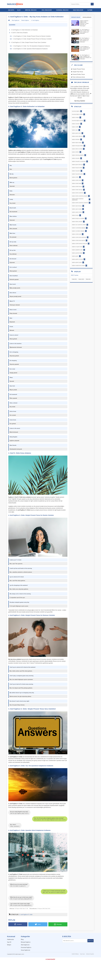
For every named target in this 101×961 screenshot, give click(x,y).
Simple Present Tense (79, 69)
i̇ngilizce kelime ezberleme (78, 192)
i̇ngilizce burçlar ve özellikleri (79, 218)
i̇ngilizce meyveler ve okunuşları (79, 161)
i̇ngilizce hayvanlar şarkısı (78, 174)
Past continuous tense (79, 77)
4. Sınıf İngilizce (35, 20)
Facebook (19, 924)
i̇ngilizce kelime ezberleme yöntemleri (81, 202)
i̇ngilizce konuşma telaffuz (78, 145)
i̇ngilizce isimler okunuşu (78, 189)
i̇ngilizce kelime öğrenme (78, 136)
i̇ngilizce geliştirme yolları (78, 249)
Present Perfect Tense (79, 74)
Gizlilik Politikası (75, 954)
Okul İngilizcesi (15, 20)
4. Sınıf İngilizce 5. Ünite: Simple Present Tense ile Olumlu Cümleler (32, 36)
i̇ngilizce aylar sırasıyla (77, 209)
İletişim (9, 944)
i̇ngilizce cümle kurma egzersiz (79, 240)
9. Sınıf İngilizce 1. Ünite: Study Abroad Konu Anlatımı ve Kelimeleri (85, 48)
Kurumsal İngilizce (26, 947)
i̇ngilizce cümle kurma (77, 234)
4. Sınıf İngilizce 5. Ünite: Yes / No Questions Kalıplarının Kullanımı (31, 46)
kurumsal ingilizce (76, 111)
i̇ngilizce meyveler (76, 158)
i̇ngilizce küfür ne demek (78, 148)
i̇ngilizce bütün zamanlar (78, 221)
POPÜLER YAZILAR (75, 17)
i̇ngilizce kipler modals (77, 142)
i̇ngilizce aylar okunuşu (77, 205)
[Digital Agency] (50, 959)
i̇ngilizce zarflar (76, 126)
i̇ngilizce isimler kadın (77, 183)
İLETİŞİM (90, 10)
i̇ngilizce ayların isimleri (78, 212)
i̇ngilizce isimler (76, 177)
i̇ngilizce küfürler (76, 152)
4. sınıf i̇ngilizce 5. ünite (25, 914)
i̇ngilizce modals (76, 117)
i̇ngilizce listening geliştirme (78, 155)
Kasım (81, 279)
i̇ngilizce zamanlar (76, 123)
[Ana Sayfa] (15, 4)
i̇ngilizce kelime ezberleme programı (80, 196)
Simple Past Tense (78, 71)
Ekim (88, 279)
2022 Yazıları (74, 275)
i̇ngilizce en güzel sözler (78, 246)
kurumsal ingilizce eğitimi (78, 114)
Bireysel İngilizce (25, 942)
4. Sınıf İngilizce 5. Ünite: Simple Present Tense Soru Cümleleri (28, 42)
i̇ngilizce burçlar (76, 215)
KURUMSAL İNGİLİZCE (62, 10)
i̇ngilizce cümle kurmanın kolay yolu (80, 243)
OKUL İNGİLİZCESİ (47, 10)
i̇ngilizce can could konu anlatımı (80, 224)
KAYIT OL (90, 940)
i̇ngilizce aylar (76, 130)
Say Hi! (9, 942)
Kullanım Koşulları (90, 954)
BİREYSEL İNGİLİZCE (30, 10)
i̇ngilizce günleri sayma (77, 262)
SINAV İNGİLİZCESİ (78, 10)
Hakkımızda (10, 939)
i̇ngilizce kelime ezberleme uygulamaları (81, 199)
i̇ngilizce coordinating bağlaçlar (79, 227)
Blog (22, 939)
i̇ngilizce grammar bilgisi (78, 253)
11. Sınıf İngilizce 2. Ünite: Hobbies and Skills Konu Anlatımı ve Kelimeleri (85, 56)
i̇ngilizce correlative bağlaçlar (79, 231)
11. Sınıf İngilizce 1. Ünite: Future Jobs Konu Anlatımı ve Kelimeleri (85, 31)
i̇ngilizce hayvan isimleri (78, 167)
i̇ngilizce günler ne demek (78, 259)
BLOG (19, 10)
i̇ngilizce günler (76, 256)
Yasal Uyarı (82, 954)
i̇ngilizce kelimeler (76, 139)
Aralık (74, 279)
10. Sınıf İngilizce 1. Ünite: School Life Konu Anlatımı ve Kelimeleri (85, 39)
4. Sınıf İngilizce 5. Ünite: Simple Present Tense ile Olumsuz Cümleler (32, 39)
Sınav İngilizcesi (25, 950)
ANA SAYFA (11, 10)
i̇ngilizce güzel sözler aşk (78, 164)
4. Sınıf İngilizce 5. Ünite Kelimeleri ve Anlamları (24, 30)
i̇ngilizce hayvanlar (77, 170)
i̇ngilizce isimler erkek (77, 180)
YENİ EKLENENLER (86, 17)
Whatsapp (59, 924)
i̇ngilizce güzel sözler (77, 133)
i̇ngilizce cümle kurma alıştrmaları (80, 237)
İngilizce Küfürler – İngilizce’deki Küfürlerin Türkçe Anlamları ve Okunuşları (84, 23)
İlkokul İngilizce (25, 20)
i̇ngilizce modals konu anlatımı (79, 265)
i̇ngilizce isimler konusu (78, 186)
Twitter (39, 924)
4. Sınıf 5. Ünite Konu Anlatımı (19, 32)
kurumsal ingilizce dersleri (78, 120)
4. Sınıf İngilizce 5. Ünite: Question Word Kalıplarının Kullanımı (30, 48)
